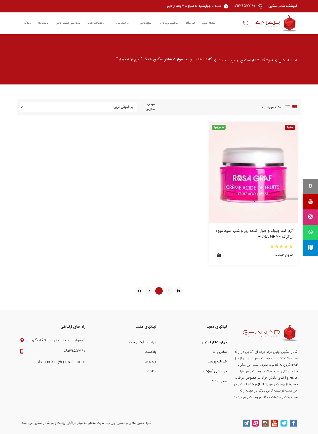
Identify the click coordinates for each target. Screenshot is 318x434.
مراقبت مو (145, 23)
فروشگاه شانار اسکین (256, 61)
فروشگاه (190, 23)
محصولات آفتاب (95, 23)
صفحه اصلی (209, 23)
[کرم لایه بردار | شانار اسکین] (270, 23)
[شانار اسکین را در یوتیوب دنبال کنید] (274, 423)
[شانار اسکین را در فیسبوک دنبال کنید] (293, 423)
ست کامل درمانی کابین (67, 23)
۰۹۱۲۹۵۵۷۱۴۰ (74, 351)
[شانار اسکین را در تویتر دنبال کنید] (283, 423)
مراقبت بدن (122, 23)
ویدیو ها (43, 23)
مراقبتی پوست (170, 23)
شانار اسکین (288, 61)
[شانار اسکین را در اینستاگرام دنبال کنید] (265, 423)
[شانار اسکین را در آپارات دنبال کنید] (255, 423)
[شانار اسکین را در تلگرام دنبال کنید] (246, 423)
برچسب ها (226, 61)
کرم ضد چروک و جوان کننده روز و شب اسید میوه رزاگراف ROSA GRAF (254, 234)
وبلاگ (27, 23)
